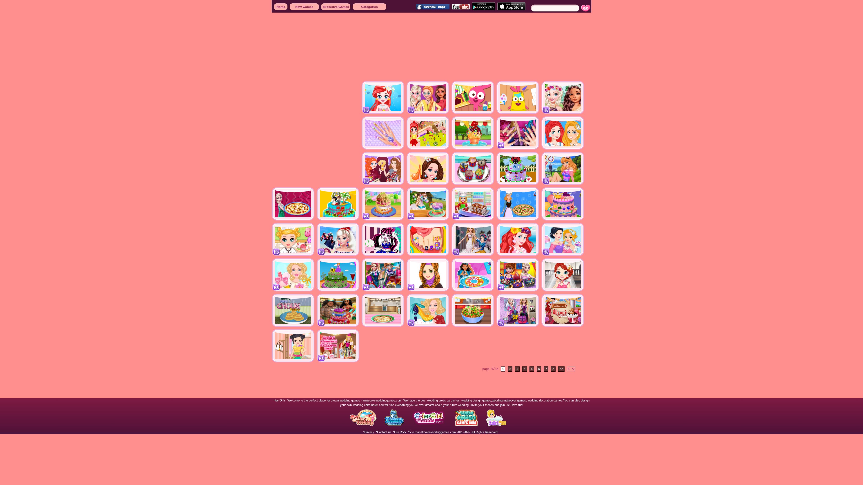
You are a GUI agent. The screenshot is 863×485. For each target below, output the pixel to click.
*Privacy (368, 432)
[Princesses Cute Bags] (383, 168)
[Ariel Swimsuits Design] (518, 239)
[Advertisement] (135, 47)
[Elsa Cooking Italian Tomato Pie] (293, 203)
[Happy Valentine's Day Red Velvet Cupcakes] (563, 310)
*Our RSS (399, 432)
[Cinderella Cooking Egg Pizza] (518, 203)
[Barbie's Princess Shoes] (428, 310)
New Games (304, 7)
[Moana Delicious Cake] (338, 310)
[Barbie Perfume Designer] (293, 274)
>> (561, 369)
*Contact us (383, 432)
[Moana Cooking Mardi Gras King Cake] (473, 274)
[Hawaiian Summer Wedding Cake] (338, 203)
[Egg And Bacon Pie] (383, 310)
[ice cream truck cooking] (473, 132)
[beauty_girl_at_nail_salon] (383, 132)
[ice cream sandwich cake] (473, 203)
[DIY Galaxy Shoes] (563, 168)
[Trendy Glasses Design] (428, 97)
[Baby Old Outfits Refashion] (293, 345)
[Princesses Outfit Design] (518, 310)
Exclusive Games (336, 7)
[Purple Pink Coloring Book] (473, 97)
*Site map (414, 432)
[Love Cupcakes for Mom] (293, 239)
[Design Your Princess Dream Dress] (563, 239)
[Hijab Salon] (428, 274)
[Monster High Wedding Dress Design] (383, 239)
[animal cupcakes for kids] (473, 168)
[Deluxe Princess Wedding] (563, 274)
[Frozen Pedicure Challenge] (428, 239)
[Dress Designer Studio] (473, 239)
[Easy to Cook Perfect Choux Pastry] (293, 310)
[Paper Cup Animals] (518, 97)
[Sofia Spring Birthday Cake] (338, 274)
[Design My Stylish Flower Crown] (563, 97)
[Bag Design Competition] (518, 274)
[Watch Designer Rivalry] (383, 274)
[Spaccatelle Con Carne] (473, 310)
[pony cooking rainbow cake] (428, 203)
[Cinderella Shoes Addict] (428, 168)
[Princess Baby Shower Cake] (563, 203)
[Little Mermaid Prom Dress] (383, 97)
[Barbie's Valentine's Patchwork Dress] (338, 345)
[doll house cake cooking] (383, 203)
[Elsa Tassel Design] (338, 239)
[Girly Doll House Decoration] (428, 132)
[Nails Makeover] (518, 132)
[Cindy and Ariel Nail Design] (563, 132)
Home (280, 7)
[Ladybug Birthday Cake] (518, 168)
